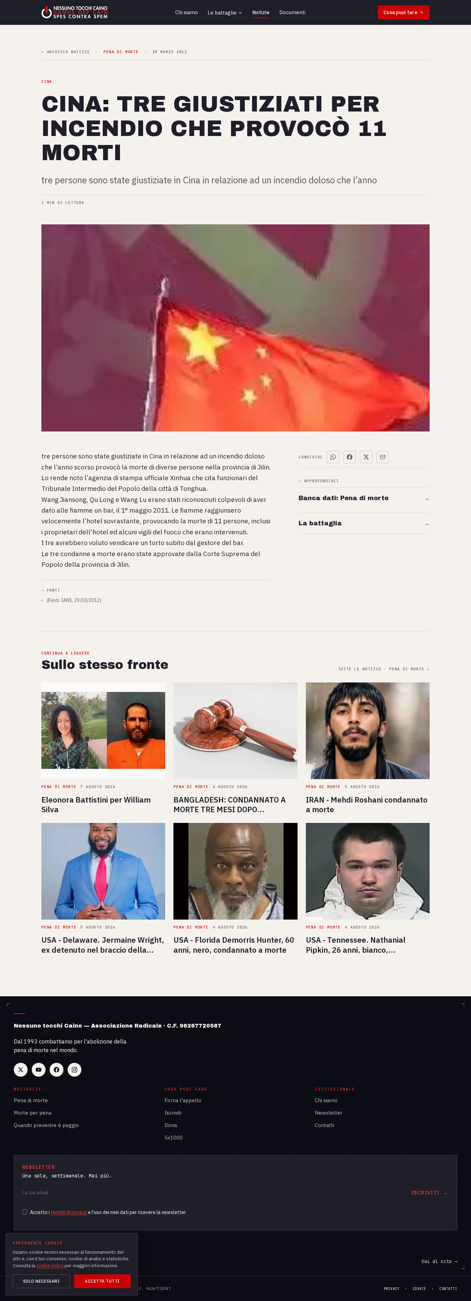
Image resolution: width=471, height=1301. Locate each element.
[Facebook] (56, 1070)
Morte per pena (32, 1112)
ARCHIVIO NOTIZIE (65, 52)
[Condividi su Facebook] (349, 457)
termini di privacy (69, 1212)
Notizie (261, 12)
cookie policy (49, 1266)
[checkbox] (24, 1212)
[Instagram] (74, 1070)
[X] (21, 1070)
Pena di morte (31, 1100)
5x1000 (173, 1137)
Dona (170, 1125)
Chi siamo (186, 12)
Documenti (292, 12)
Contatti (324, 1125)
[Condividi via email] (383, 457)
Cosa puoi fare (400, 12)
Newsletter (328, 1112)
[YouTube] (39, 1070)
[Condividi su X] (366, 457)
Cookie (419, 1289)
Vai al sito (439, 1261)
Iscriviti (172, 1112)
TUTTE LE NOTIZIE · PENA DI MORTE (384, 669)
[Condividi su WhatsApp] (333, 457)
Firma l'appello (182, 1100)
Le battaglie (222, 12)
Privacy (392, 1289)
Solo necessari (41, 1281)
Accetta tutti (102, 1281)
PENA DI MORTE (120, 52)
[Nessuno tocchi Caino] (75, 12)
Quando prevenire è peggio (46, 1125)
